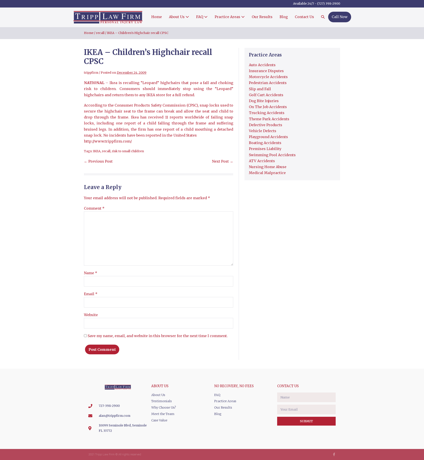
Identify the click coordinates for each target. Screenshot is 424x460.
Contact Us (304, 17)
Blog (284, 17)
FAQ (200, 17)
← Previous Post (98, 161)
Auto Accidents (262, 65)
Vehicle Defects (262, 131)
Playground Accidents (268, 137)
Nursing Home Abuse (267, 167)
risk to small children (128, 151)
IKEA (96, 151)
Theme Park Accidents (269, 119)
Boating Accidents (265, 143)
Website (91, 315)
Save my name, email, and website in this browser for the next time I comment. (158, 336)
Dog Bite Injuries (264, 101)
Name (90, 273)
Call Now (340, 17)
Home (156, 17)
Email (90, 294)
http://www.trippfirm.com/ (108, 141)
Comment (94, 208)
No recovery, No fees (234, 386)
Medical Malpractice (267, 173)
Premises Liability (265, 148)
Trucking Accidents (266, 113)
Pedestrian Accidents (268, 83)
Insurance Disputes (266, 71)
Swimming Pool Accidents (272, 155)
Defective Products (265, 125)
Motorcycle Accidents (268, 77)
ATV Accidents (262, 161)
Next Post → (222, 161)
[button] (323, 17)
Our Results (262, 17)
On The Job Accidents (268, 107)
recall (106, 151)
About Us (177, 17)
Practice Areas (228, 17)
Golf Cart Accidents (266, 95)
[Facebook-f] (334, 454)
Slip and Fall (260, 89)
